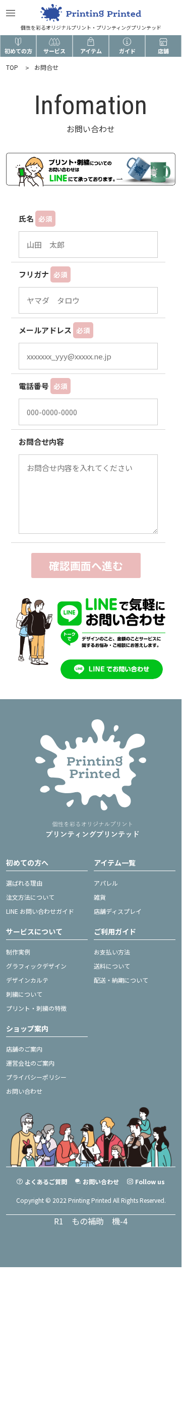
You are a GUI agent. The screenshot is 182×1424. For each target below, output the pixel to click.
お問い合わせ (24, 1091)
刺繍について (24, 994)
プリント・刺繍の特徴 (36, 1008)
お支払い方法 (112, 951)
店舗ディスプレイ (118, 911)
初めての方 (18, 51)
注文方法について (30, 897)
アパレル (106, 883)
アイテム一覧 (115, 863)
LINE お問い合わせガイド (40, 911)
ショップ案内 (27, 1028)
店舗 (163, 51)
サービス (54, 51)
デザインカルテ (27, 980)
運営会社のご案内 (30, 1063)
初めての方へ (27, 863)
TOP (12, 67)
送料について (112, 966)
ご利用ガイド (115, 931)
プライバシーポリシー (36, 1077)
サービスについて (34, 931)
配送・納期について (121, 980)
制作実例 (18, 951)
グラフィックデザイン (36, 966)
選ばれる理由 (24, 883)
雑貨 (100, 897)
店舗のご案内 (24, 1049)
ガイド (127, 51)
